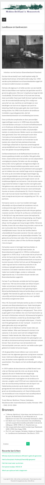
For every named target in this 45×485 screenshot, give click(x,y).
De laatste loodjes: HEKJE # (12, 467)
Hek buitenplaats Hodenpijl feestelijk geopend (18, 459)
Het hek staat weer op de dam (12, 463)
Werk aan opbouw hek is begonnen (14, 470)
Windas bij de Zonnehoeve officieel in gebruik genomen (22, 456)
